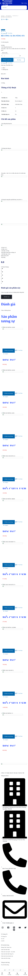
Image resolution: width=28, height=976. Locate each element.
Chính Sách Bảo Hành (5, 949)
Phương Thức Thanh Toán (6, 947)
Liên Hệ (2, 940)
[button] (3, 33)
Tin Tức (2, 938)
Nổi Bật (2, 45)
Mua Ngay (19, 59)
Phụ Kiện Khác (8, 15)
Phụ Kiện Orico (15, 15)
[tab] (15, 68)
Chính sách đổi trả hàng (5, 958)
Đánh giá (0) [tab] (5, 69)
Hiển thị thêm (4, 52)
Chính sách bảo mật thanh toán (7, 956)
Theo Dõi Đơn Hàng (5, 964)
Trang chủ (2, 15)
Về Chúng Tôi (4, 936)
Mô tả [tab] (4, 67)
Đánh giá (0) (4, 255)
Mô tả (2, 73)
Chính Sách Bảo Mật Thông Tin (7, 953)
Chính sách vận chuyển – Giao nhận (8, 951)
